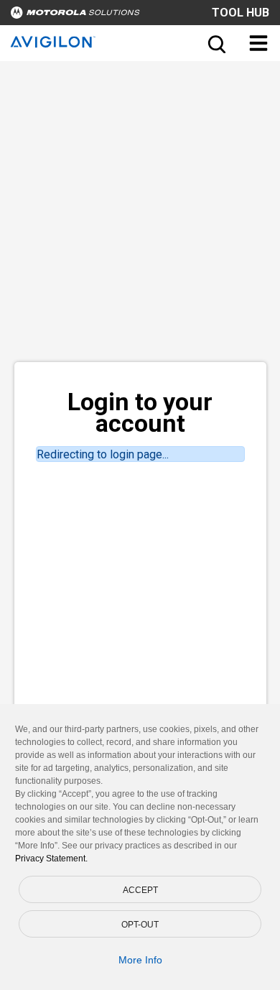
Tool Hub (240, 12)
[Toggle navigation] (258, 43)
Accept (140, 890)
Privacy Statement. (51, 858)
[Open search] (215, 43)
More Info (140, 960)
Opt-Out (140, 925)
